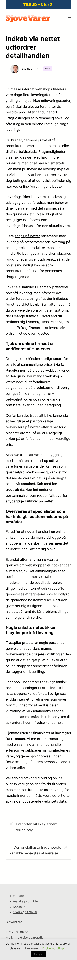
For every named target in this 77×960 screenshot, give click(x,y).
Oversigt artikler (25, 912)
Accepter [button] (38, 954)
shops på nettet (27, 236)
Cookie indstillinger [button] (54, 948)
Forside (18, 896)
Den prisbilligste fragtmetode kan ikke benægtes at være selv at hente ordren (35, 850)
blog (47, 68)
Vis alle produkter (26, 901)
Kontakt (19, 907)
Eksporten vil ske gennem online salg (36, 827)
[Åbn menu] (69, 18)
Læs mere (31, 948)
